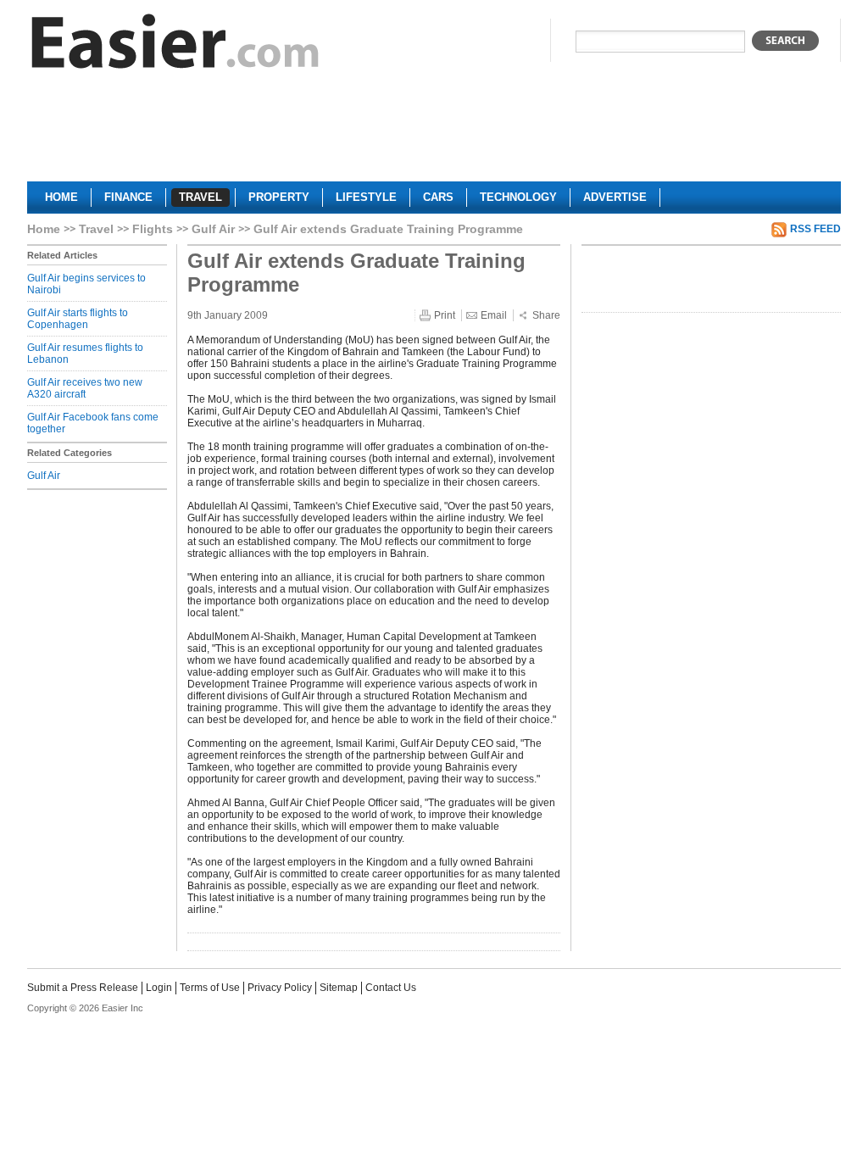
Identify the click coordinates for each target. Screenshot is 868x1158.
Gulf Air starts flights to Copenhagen (77, 319)
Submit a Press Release (82, 988)
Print (444, 315)
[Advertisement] (434, 132)
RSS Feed (815, 229)
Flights (152, 229)
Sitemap (339, 988)
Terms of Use (210, 988)
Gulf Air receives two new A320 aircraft (84, 388)
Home (43, 229)
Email (494, 315)
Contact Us (390, 988)
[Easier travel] (175, 45)
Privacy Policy (280, 988)
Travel (96, 229)
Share (546, 315)
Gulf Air (213, 229)
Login (159, 988)
